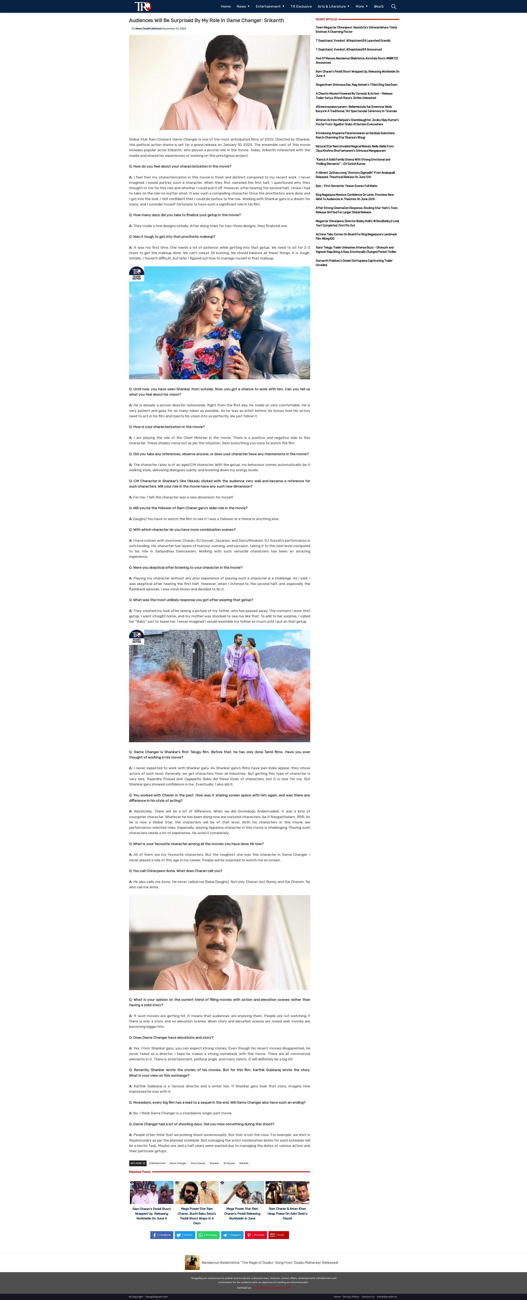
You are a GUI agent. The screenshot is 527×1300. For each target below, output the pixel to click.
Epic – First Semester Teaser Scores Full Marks (346, 186)
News (241, 6)
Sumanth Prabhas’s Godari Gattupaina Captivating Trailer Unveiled (354, 263)
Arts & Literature (332, 6)
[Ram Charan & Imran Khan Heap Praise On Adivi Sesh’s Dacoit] (287, 1193)
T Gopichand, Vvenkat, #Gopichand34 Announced (349, 49)
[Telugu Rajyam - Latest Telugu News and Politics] (143, 6)
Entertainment (268, 6)
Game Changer (178, 1163)
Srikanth (243, 1163)
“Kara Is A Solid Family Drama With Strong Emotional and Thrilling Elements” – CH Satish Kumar (353, 162)
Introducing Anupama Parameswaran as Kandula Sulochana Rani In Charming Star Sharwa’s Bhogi (355, 135)
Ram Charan (198, 1163)
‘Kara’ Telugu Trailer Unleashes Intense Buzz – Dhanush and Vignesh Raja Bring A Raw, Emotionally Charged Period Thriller (356, 250)
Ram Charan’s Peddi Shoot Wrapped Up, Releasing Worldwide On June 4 (152, 1213)
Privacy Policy (351, 1296)
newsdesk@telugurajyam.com (271, 1287)
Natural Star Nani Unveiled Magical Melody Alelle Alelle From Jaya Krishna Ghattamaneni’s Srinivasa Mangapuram (355, 148)
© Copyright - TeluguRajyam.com (148, 1296)
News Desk (142, 28)
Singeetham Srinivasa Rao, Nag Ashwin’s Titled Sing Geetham (357, 85)
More (360, 6)
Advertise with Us (387, 1296)
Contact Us (368, 1296)
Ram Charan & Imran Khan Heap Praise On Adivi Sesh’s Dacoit (287, 1213)
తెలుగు (379, 6)
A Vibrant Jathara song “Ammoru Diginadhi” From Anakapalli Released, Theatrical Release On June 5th (355, 175)
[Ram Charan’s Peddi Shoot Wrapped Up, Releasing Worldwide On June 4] (152, 1193)
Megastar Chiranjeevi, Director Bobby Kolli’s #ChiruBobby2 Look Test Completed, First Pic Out (357, 223)
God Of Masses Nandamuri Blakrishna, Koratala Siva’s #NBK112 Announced (357, 60)
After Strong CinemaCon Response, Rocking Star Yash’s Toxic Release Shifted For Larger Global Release (357, 210)
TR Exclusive (301, 6)
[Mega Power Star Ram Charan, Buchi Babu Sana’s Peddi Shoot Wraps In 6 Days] (197, 1193)
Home (226, 6)
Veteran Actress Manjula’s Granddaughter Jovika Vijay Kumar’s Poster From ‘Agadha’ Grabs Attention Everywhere (357, 122)
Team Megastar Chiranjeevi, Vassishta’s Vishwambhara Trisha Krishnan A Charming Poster (356, 30)
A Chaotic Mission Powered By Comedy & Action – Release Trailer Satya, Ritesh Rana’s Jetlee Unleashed (354, 96)
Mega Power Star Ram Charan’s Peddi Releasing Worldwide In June (242, 1213)
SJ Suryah (229, 1163)
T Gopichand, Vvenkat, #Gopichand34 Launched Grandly (353, 40)
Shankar (214, 1163)
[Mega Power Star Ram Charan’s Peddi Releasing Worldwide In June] (242, 1193)
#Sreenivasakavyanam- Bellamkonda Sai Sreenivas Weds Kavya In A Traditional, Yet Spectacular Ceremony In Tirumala (356, 109)
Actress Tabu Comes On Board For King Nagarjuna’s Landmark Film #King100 (356, 236)
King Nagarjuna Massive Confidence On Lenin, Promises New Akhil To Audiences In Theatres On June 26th (355, 197)
